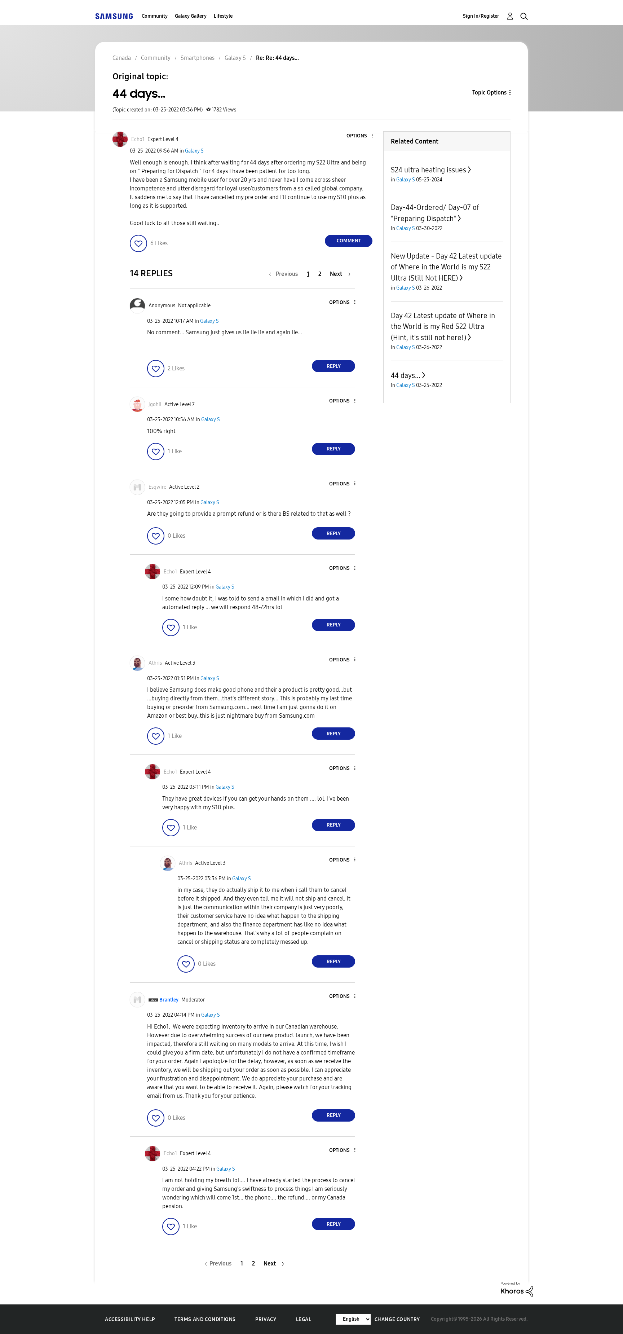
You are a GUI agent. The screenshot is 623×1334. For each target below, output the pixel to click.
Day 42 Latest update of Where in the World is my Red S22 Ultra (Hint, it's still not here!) (443, 326)
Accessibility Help (130, 1319)
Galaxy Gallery (191, 16)
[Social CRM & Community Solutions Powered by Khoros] (517, 1289)
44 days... (405, 375)
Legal (304, 1319)
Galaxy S (194, 151)
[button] (360, 136)
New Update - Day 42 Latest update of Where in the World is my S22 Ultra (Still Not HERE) (446, 267)
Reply (334, 366)
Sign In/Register (481, 16)
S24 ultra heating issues (428, 170)
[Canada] (114, 16)
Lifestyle (223, 16)
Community (155, 16)
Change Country (397, 1319)
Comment (349, 241)
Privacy (265, 1319)
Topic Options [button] (489, 92)
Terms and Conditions (205, 1319)
